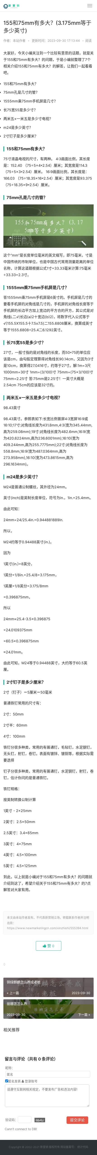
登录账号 (30, 1081)
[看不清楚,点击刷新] (40, 1120)
